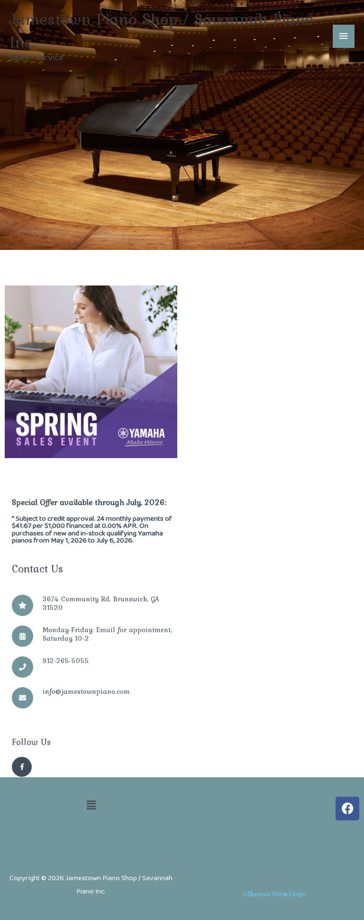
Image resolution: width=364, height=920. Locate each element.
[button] (91, 807)
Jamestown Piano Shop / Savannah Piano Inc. (161, 30)
